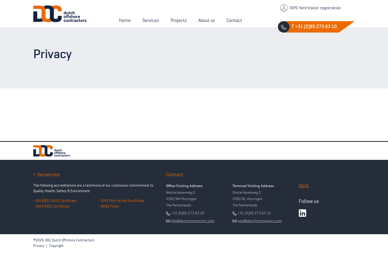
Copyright (56, 245)
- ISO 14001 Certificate (51, 206)
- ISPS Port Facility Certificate (121, 200)
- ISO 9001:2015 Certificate (55, 200)
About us (206, 20)
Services (150, 20)
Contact (234, 20)
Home (125, 20)
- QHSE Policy (108, 206)
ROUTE (304, 186)
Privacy (38, 245)
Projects (179, 20)
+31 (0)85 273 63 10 (187, 213)
